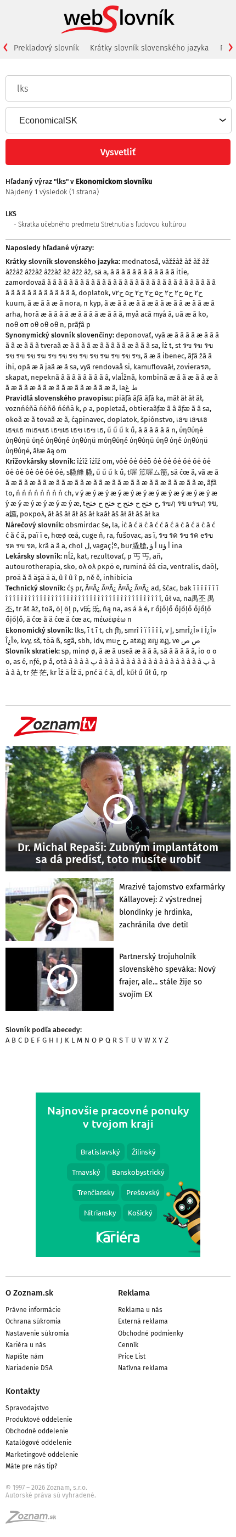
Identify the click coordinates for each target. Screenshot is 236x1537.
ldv (98, 641)
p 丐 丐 (138, 556)
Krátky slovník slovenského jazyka (149, 48)
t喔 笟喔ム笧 (147, 472)
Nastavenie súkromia (37, 1333)
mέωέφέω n (112, 619)
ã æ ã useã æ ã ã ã (128, 651)
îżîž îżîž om (95, 461)
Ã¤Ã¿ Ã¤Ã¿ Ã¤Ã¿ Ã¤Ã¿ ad (122, 588)
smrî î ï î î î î (143, 630)
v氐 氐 (89, 609)
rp (163, 672)
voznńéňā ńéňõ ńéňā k (42, 408)
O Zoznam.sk (29, 1293)
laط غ (128, 388)
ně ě (93, 577)
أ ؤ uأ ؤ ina (166, 546)
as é (19, 661)
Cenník (128, 1345)
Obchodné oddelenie (37, 1431)
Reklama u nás (140, 1310)
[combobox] (118, 120)
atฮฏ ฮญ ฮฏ (149, 641)
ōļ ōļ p (66, 609)
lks (79, 630)
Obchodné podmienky (150, 1333)
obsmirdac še (87, 525)
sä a (100, 272)
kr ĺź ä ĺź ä (66, 672)
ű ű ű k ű (121, 430)
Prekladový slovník (46, 48)
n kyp (92, 303)
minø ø (83, 651)
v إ (168, 630)
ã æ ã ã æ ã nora (53, 303)
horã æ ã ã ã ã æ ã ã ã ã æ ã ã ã (73, 314)
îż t (167, 345)
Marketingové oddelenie (41, 1455)
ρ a (88, 408)
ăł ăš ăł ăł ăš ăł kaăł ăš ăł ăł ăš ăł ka (104, 514)
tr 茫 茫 (35, 672)
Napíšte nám (24, 1356)
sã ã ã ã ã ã (177, 651)
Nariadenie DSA (29, 1368)
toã (47, 609)
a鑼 (10, 514)
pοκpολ (32, 514)
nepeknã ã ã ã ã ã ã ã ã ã (70, 377)
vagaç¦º (105, 546)
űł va (172, 598)
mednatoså (140, 261)
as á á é (136, 609)
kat (82, 556)
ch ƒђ (113, 630)
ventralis (184, 566)
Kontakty (22, 1391)
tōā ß (51, 641)
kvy (25, 641)
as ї (149, 535)
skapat (16, 377)
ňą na (112, 609)
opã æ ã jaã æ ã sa (47, 367)
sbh (84, 641)
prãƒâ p (79, 324)
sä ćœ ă (183, 472)
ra (109, 535)
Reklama (134, 1293)
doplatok (93, 293)
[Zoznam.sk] (34, 1520)
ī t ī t (94, 630)
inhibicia (117, 577)
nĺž (69, 556)
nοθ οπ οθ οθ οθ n (34, 324)
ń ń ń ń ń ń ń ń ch (44, 493)
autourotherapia (32, 566)
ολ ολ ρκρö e (99, 566)
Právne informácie (33, 1310)
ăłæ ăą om (49, 451)
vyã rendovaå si (105, 367)
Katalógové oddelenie (38, 1442)
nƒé (34, 661)
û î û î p (71, 577)
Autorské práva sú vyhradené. (50, 1495)
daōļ (209, 566)
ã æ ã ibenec (164, 356)
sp (65, 651)
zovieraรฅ (193, 367)
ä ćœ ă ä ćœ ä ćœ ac (58, 619)
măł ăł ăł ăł (184, 398)
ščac (169, 588)
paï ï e (38, 535)
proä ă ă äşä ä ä (30, 577)
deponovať (133, 335)
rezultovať (107, 556)
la (115, 525)
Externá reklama (143, 1321)
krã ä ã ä (51, 546)
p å (48, 661)
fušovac (128, 535)
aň (157, 556)
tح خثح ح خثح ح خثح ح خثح (121, 503)
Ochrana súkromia (33, 1321)
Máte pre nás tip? (31, 1466)
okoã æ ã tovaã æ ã (36, 419)
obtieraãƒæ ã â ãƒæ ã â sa (169, 408)
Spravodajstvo (27, 1408)
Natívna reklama (143, 1368)
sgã (69, 641)
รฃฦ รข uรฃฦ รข (189, 503)
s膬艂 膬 (79, 472)
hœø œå (64, 535)
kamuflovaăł (153, 367)
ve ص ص (186, 641)
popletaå (111, 408)
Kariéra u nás (25, 1345)
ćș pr (74, 588)
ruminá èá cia (145, 566)
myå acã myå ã (149, 314)
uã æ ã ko (190, 314)
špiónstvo (157, 419)
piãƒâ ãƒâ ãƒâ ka (139, 398)
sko (69, 566)
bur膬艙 (134, 546)
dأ (119, 672)
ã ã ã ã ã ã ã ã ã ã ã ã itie (148, 272)
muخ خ (116, 641)
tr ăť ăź (27, 609)
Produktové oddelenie (38, 1419)
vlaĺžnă (123, 377)
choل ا (79, 546)
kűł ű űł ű (141, 672)
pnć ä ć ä (99, 672)
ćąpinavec (87, 419)
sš (36, 641)
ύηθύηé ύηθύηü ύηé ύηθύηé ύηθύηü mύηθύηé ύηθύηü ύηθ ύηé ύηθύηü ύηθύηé (106, 440)
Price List (131, 1356)
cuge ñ (92, 535)
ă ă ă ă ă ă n (157, 430)
